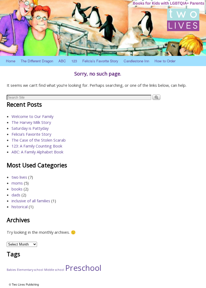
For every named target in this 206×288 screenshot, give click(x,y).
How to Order (164, 60)
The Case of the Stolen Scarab (39, 140)
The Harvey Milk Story (31, 122)
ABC (62, 60)
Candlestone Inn (136, 60)
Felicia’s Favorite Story (100, 60)
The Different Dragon (37, 60)
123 (74, 60)
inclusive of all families (31, 200)
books (17, 189)
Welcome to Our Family (32, 116)
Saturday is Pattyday (30, 128)
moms (17, 183)
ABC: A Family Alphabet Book (37, 151)
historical (20, 206)
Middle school (54, 270)
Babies (11, 270)
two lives (19, 177)
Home (10, 60)
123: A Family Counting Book (37, 146)
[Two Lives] (103, 28)
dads (16, 194)
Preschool (83, 267)
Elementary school (30, 270)
